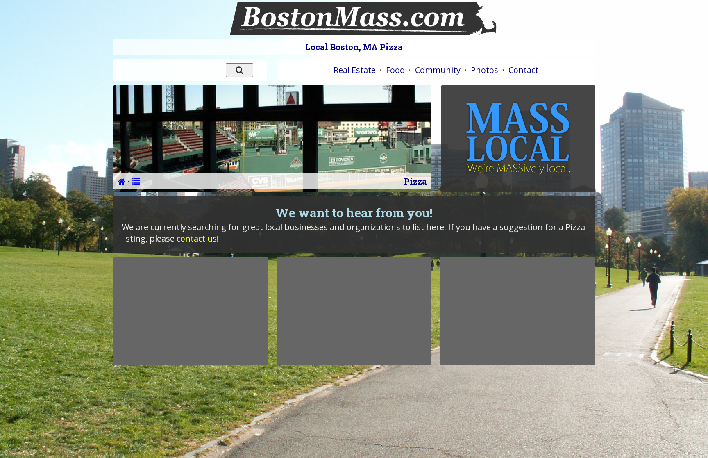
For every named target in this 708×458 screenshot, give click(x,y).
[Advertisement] (190, 311)
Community (438, 69)
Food (395, 69)
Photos (484, 69)
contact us (197, 238)
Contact (523, 69)
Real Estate (355, 69)
